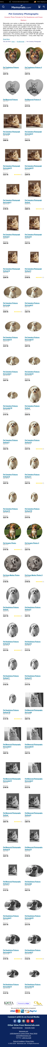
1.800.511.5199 (26, 1038)
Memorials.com (23, 1031)
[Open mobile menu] (44, 7)
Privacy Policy (30, 1041)
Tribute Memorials (17, 1028)
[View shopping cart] (39, 6)
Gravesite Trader (30, 1028)
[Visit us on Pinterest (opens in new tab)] (28, 1021)
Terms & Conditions (19, 1041)
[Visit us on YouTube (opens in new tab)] (32, 1021)
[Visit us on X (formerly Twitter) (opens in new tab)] (19, 1021)
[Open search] (3, 6)
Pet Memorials (20, 41)
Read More (6, 39)
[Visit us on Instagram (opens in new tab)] (23, 1021)
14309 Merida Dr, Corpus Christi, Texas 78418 (23, 1033)
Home (13, 41)
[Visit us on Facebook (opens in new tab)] (15, 1021)
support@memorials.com (23, 1035)
